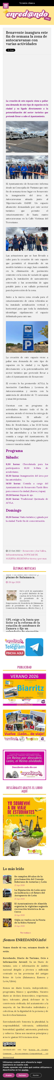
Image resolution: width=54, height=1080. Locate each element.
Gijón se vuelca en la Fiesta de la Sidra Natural (29, 921)
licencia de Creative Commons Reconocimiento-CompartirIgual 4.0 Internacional (25, 1053)
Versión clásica (27, 3)
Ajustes (36, 1075)
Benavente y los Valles (34, 551)
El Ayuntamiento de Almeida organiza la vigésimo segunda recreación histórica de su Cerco (31, 907)
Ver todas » (25, 933)
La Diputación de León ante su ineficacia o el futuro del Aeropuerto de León (30, 893)
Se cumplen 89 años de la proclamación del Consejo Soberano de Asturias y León (30, 879)
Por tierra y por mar (36, 558)
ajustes (25, 1070)
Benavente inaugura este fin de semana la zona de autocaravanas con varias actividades (27, 38)
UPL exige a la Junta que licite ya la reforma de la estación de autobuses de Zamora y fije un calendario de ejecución (23, 610)
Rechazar (22, 1075)
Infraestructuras (14, 554)
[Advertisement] (27, 75)
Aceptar (9, 1075)
